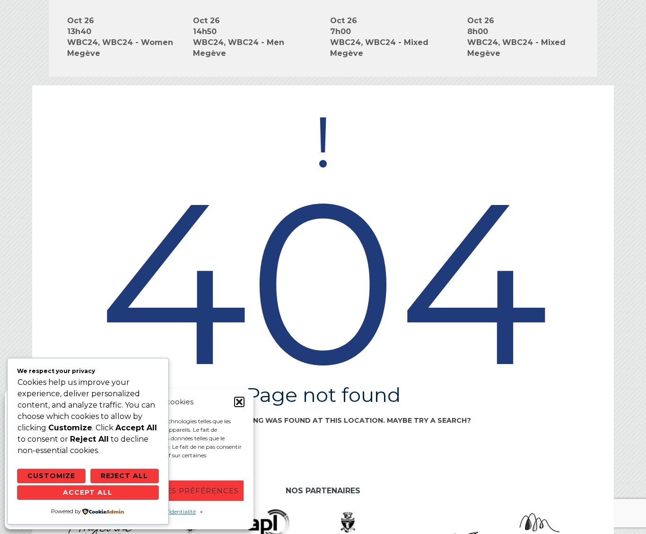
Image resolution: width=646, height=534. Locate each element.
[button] (239, 402)
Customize (51, 476)
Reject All (124, 476)
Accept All (88, 492)
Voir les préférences (189, 490)
